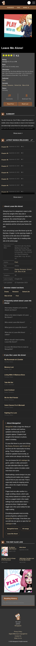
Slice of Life (25, 85)
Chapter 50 (4, 147)
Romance (10, 7)
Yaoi (18, 7)
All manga (25, 528)
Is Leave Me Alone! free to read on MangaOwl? (16, 348)
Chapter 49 (4, 153)
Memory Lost (9, 367)
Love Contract (9, 390)
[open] (33, 3)
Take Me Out (8, 382)
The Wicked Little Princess (12, 548)
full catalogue (23, 460)
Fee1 (3, 80)
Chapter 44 (4, 185)
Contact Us (18, 636)
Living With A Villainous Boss (14, 375)
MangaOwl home (12, 528)
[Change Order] (31, 140)
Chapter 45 (4, 179)
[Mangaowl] (3, 2)
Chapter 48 (4, 159)
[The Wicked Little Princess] (4, 551)
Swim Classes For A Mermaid (14, 405)
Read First (10, 104)
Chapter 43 (4, 192)
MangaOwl (9, 426)
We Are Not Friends (11, 397)
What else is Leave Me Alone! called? (15, 333)
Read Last (25, 104)
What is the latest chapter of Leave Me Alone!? (17, 316)
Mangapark (18, 625)
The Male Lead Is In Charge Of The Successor (8, 559)
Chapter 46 (4, 172)
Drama (4, 85)
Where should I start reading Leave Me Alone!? (14, 341)
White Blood (22, 547)
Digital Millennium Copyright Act (18, 634)
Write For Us (18, 638)
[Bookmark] (26, 96)
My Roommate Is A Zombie (13, 359)
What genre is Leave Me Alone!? (16, 327)
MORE (25, 7)
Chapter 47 (4, 166)
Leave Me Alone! (12, 533)
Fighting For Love (10, 413)
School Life (17, 85)
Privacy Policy (18, 631)
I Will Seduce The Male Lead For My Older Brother (26, 559)
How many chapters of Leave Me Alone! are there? (16, 309)
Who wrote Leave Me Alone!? (15, 322)
